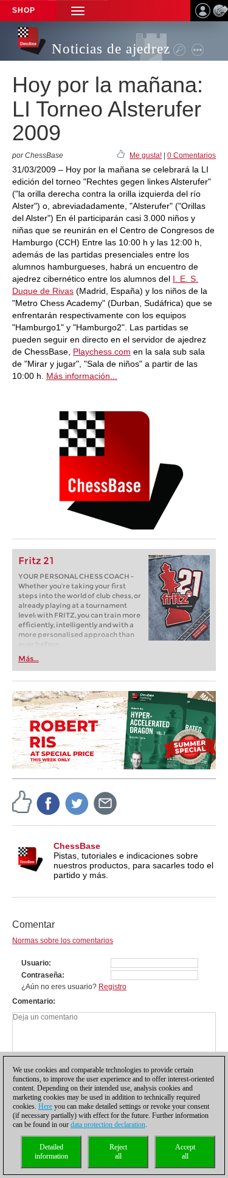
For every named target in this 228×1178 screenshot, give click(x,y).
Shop (23, 10)
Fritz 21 (36, 561)
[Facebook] (48, 802)
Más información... (81, 376)
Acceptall (185, 1151)
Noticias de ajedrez (111, 48)
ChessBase (77, 846)
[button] (78, 10)
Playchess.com (102, 351)
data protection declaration (108, 1124)
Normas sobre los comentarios (62, 940)
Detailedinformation (51, 1151)
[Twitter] (77, 802)
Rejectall (118, 1151)
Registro (112, 986)
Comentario (32, 1001)
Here (45, 1106)
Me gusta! (146, 155)
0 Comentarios (191, 155)
